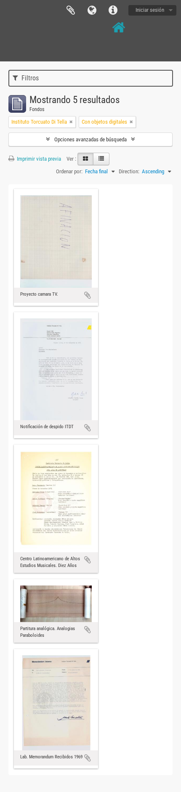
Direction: (129, 171)
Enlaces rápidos (112, 10)
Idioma (91, 10)
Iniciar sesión (150, 10)
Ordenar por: (69, 171)
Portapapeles (70, 10)
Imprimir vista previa (38, 159)
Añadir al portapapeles (87, 295)
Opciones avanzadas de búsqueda (90, 139)
